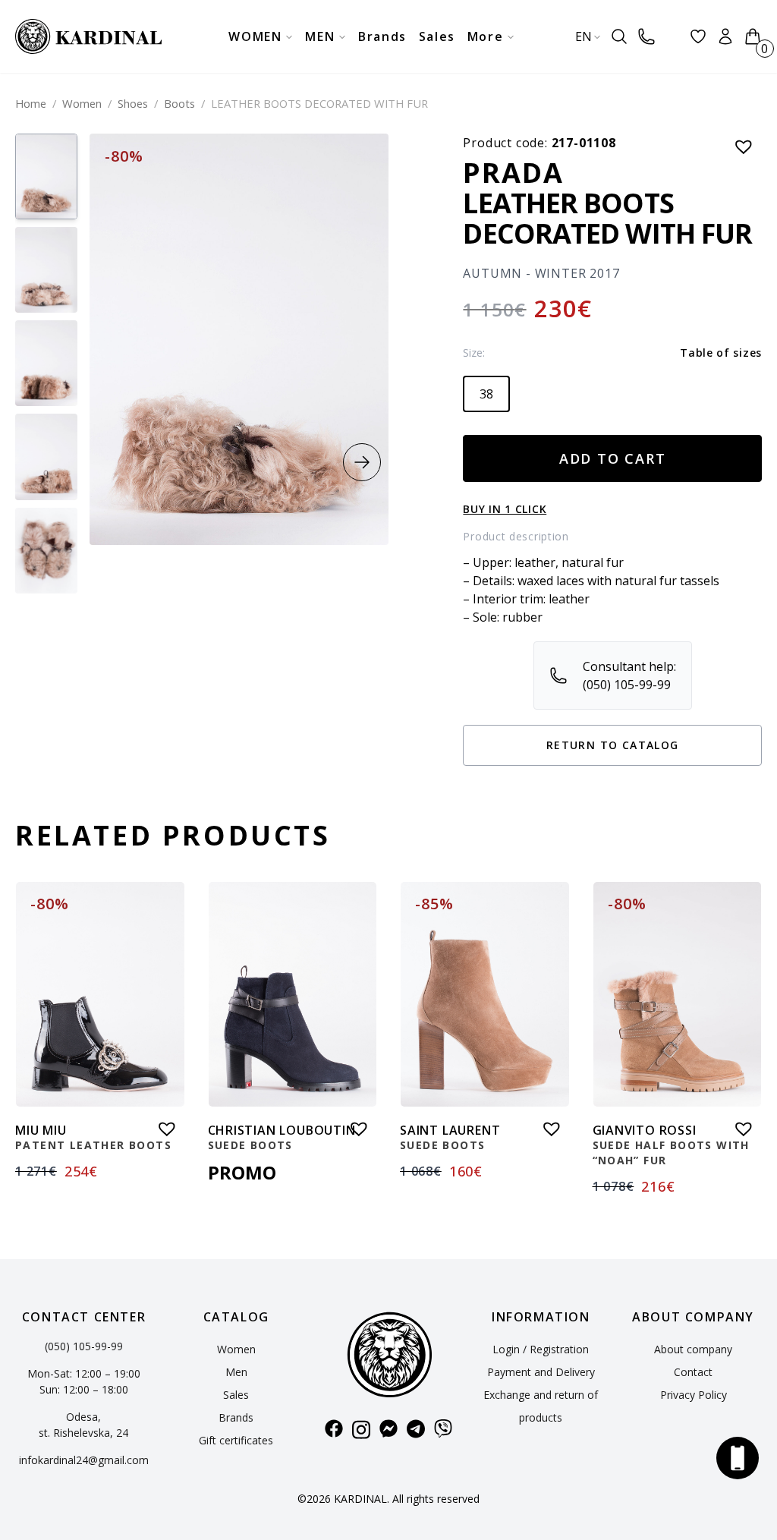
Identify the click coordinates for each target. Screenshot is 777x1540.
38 (486, 394)
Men (236, 1372)
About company (693, 1349)
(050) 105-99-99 (84, 1346)
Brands (236, 1417)
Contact (693, 1372)
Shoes (133, 103)
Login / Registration (540, 1349)
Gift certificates (236, 1440)
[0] (753, 36)
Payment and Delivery (541, 1372)
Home (30, 103)
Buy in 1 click (504, 509)
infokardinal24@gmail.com (84, 1460)
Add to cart (612, 458)
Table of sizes (721, 352)
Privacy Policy (693, 1394)
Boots (179, 103)
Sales (236, 1394)
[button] (362, 462)
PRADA (513, 172)
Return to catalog (612, 745)
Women (82, 103)
